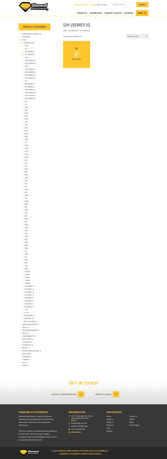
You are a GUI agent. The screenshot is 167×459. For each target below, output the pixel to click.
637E (26, 136)
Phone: (99, 5)
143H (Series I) (30, 75)
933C (26, 175)
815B (26, 145)
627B (26, 119)
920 (26, 160)
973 (26, 251)
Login (109, 428)
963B (26, 236)
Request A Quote (103, 394)
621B (26, 107)
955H (26, 225)
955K (26, 227)
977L (26, 266)
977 (26, 257)
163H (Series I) (30, 95)
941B (26, 189)
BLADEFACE (26, 37)
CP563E (27, 274)
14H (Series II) (30, 87)
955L (26, 230)
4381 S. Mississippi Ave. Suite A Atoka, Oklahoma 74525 (82, 418)
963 (26, 233)
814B (26, 139)
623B (26, 113)
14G (26, 81)
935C (26, 178)
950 (26, 198)
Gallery (131, 419)
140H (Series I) (30, 69)
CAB (64, 31)
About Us (110, 419)
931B (26, 169)
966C (26, 242)
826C (26, 157)
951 (26, 207)
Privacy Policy (134, 425)
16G (26, 101)
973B (26, 254)
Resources (110, 425)
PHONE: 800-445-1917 (79, 424)
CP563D (27, 271)
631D (26, 125)
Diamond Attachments (33, 412)
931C (26, 172)
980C (26, 269)
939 (26, 183)
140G (26, 66)
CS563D (27, 280)
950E (26, 204)
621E (26, 110)
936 (26, 180)
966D (26, 245)
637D (26, 133)
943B (26, 195)
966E (26, 248)
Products (82, 13)
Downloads (96, 13)
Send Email (76, 432)
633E (26, 131)
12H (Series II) (29, 54)
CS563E (27, 283)
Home (109, 416)
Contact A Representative (63, 394)
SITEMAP (97, 454)
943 (26, 192)
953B (26, 219)
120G (26, 46)
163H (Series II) (30, 98)
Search (142, 5)
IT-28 (26, 312)
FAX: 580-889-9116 (78, 429)
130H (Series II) (30, 63)
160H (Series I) (30, 89)
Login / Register (81, 5)
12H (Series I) (29, 51)
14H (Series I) (29, 84)
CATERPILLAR (73, 31)
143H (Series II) (30, 78)
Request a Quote (113, 13)
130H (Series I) (30, 60)
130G (26, 57)
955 (26, 222)
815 (26, 142)
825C (26, 154)
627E (26, 122)
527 (26, 104)
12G (26, 48)
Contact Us (133, 416)
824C (26, 151)
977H (26, 260)
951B (26, 210)
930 (26, 166)
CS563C (27, 277)
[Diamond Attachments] (33, 7)
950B (26, 201)
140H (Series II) (30, 72)
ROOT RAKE (26, 354)
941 (26, 186)
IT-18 (26, 310)
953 (26, 216)
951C (26, 213)
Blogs (131, 422)
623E (26, 116)
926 (26, 163)
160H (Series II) (30, 92)
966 (26, 239)
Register (128, 13)
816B (26, 148)
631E (26, 128)
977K (26, 263)
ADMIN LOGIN (87, 454)
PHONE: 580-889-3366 (79, 426)
